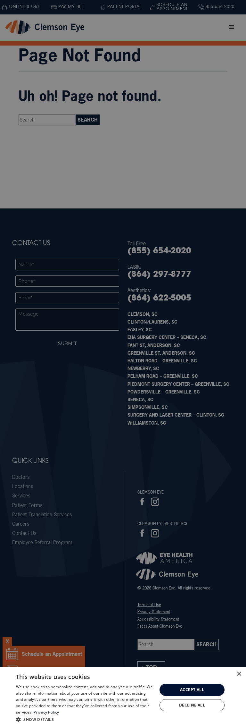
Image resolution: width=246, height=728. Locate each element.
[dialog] (123, 697)
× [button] (238, 674)
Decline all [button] (192, 705)
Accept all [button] (192, 689)
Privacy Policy (46, 712)
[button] (84, 719)
